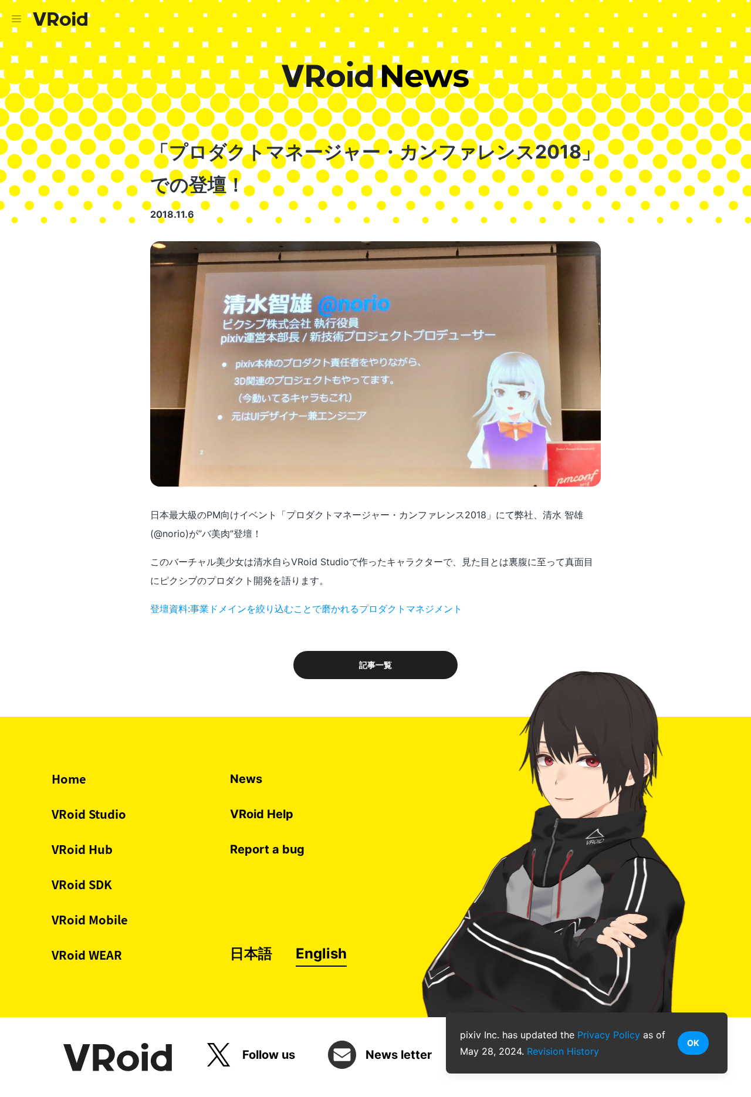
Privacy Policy (608, 1035)
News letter (399, 1055)
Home (69, 778)
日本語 (251, 953)
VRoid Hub (82, 849)
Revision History (563, 1051)
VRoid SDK (82, 884)
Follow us (268, 1055)
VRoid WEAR (87, 954)
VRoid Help (261, 814)
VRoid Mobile (90, 919)
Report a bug (267, 849)
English (321, 953)
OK (693, 1043)
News (246, 779)
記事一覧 (375, 665)
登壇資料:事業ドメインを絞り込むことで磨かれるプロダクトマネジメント (306, 609)
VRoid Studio (89, 813)
